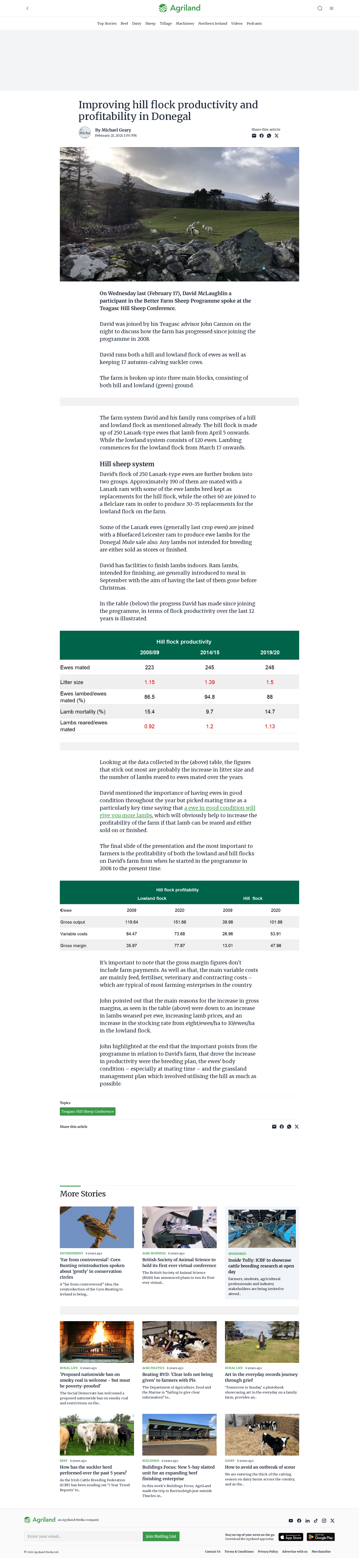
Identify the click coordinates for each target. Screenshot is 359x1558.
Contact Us (212, 1551)
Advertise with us (294, 1551)
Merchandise (321, 1551)
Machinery (185, 23)
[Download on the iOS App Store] (290, 1537)
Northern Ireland (212, 23)
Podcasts (254, 23)
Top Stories (107, 23)
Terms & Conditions (239, 1551)
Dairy (136, 23)
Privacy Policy (268, 1551)
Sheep (150, 23)
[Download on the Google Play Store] (321, 1537)
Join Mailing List (161, 1536)
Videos (237, 23)
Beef (124, 23)
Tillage (166, 23)
